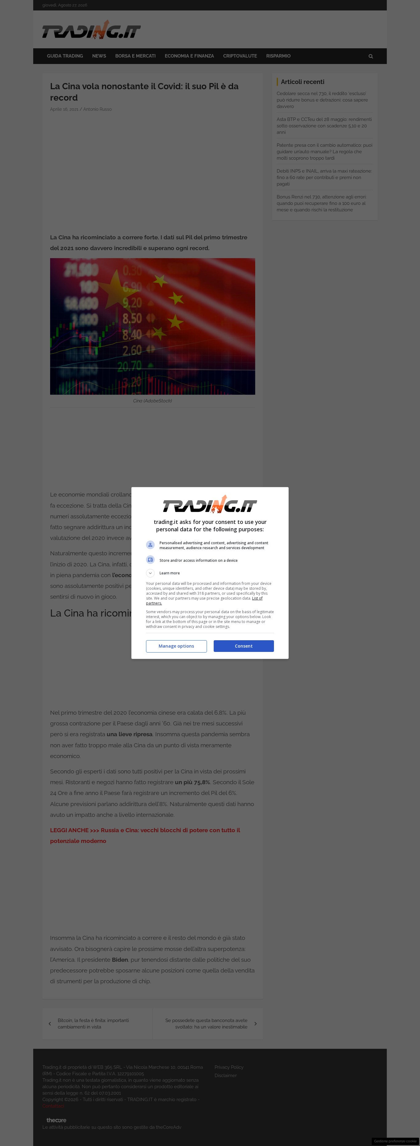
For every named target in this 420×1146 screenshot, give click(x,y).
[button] (210, 573)
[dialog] (210, 573)
